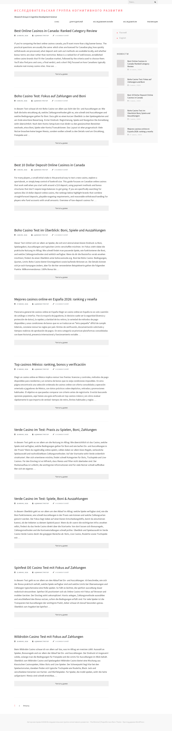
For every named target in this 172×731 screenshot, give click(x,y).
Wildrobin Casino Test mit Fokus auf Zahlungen (48, 636)
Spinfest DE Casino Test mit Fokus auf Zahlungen (50, 567)
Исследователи (130, 22)
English (122, 38)
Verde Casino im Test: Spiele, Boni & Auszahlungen (51, 498)
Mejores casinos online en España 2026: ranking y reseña (55, 299)
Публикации (152, 22)
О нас (57, 22)
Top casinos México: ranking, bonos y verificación (50, 364)
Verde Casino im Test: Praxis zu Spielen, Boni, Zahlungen (55, 429)
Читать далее (61, 74)
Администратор (42, 35)
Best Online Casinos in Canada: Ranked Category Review (55, 30)
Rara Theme (116, 722)
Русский (123, 32)
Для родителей (76, 22)
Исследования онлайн (103, 22)
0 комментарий (62, 35)
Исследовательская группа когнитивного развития (68, 10)
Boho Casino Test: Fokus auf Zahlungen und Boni (50, 96)
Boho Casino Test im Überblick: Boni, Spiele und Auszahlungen (60, 230)
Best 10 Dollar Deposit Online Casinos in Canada (49, 165)
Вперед (26, 706)
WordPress (140, 722)
